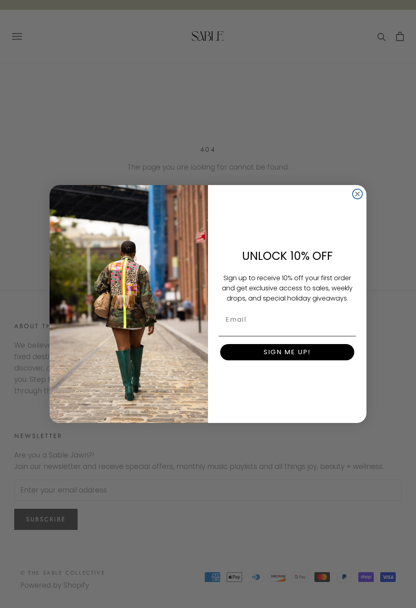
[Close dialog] (357, 194)
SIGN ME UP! (287, 352)
